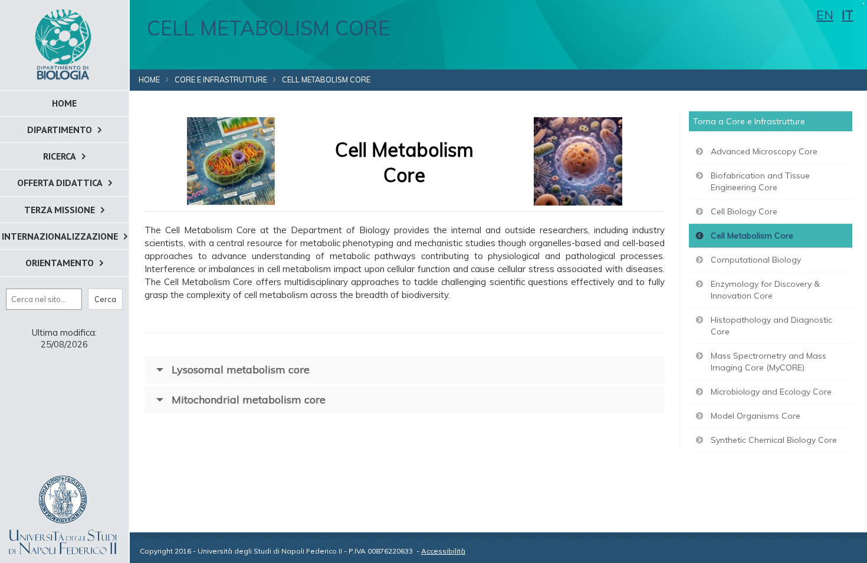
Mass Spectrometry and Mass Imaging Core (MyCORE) (768, 361)
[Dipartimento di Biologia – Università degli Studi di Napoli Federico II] (64, 44)
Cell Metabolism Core (752, 235)
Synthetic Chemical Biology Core (774, 440)
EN (824, 14)
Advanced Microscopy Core (764, 151)
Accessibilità (443, 551)
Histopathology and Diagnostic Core (771, 325)
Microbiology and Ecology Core (771, 391)
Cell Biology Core (744, 211)
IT (847, 14)
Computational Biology (756, 259)
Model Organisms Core (755, 415)
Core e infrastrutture (221, 79)
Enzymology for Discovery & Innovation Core (765, 290)
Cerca (105, 299)
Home (149, 79)
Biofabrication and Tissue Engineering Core (760, 181)
